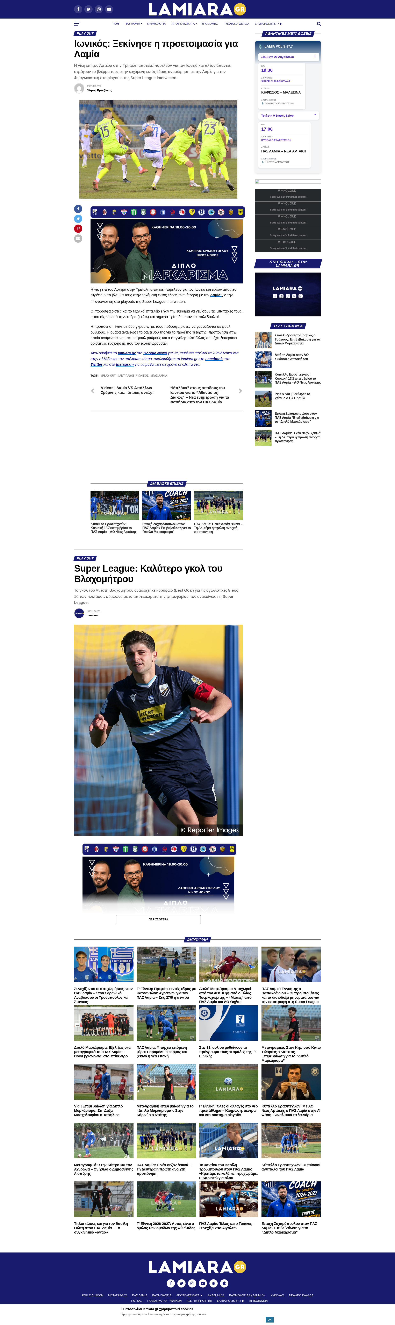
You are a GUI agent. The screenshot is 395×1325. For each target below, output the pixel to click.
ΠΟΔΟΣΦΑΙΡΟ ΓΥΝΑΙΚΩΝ (164, 1300)
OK (270, 1319)
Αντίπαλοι (126, 376)
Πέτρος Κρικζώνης (99, 90)
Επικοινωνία (258, 1300)
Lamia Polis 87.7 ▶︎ (268, 23)
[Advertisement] (167, 446)
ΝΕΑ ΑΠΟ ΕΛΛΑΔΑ (301, 1295)
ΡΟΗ (116, 23)
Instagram (125, 364)
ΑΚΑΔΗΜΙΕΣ (216, 1295)
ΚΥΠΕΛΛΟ (277, 1295)
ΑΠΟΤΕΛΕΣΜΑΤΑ (183, 23)
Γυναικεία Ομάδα (236, 23)
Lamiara (92, 615)
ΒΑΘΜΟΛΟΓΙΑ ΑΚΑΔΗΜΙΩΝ (247, 1295)
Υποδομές (209, 23)
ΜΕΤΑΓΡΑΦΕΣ (117, 1295)
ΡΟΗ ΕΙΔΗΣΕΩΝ (92, 1295)
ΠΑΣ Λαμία (132, 23)
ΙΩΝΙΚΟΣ (143, 376)
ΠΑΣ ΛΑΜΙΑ (159, 376)
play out (109, 376)
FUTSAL (136, 1300)
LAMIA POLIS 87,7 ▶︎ (230, 1300)
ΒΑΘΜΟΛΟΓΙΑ (156, 23)
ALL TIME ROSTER (199, 1300)
